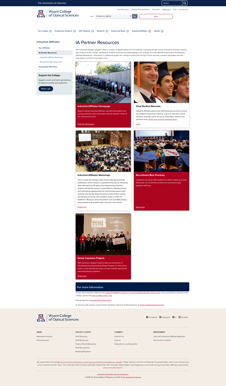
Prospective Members (48, 67)
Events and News (118, 31)
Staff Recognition (83, 348)
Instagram (166, 317)
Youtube (184, 317)
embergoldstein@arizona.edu (152, 305)
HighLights (166, 9)
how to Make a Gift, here (102, 295)
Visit (175, 9)
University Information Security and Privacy (113, 374)
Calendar (156, 9)
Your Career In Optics (162, 340)
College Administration (140, 9)
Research (101, 31)
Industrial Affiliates (139, 31)
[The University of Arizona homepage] (52, 3)
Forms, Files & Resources (86, 344)
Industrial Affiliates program (116, 293)
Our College (43, 31)
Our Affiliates (44, 48)
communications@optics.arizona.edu (145, 293)
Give (156, 16)
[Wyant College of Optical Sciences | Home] (61, 14)
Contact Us (183, 9)
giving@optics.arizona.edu (100, 300)
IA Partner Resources (48, 53)
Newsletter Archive (44, 336)
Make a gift (45, 89)
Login (138, 124)
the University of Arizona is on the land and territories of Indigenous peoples (91, 362)
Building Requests (83, 351)
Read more (82, 207)
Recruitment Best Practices (51, 62)
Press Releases (43, 340)
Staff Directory (81, 336)
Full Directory (122, 9)
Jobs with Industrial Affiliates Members (169, 336)
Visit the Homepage (86, 124)
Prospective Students (63, 31)
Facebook (153, 317)
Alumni (157, 31)
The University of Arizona (132, 377)
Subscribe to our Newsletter (125, 344)
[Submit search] (185, 3)
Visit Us (117, 340)
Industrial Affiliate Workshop (51, 57)
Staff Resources (82, 340)
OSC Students (84, 31)
